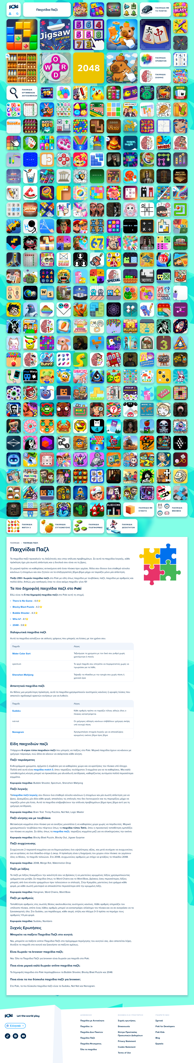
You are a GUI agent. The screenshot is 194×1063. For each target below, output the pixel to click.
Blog (158, 1038)
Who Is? (17, 619)
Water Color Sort (21, 653)
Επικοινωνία (124, 1026)
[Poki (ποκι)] (13, 7)
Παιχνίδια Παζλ (30, 543)
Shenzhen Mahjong (22, 675)
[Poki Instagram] (15, 1036)
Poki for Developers (165, 1026)
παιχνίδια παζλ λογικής (25, 795)
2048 (16, 625)
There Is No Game (22, 601)
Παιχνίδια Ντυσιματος (90, 1044)
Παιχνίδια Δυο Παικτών (91, 1032)
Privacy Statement (127, 1041)
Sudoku (16, 711)
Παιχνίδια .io (86, 1026)
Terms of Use (124, 1053)
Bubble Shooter (21, 613)
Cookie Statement (126, 1047)
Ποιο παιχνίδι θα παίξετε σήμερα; (17, 14)
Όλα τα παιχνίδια (88, 1049)
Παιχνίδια (15, 543)
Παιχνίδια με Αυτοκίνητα (92, 1021)
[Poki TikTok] (7, 1036)
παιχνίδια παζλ (61, 831)
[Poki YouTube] (23, 1036)
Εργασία (159, 1044)
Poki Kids (160, 1032)
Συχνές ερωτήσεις (126, 1021)
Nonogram (18, 732)
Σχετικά (159, 1021)
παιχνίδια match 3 (43, 769)
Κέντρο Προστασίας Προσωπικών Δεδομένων (130, 1034)
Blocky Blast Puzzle (23, 607)
